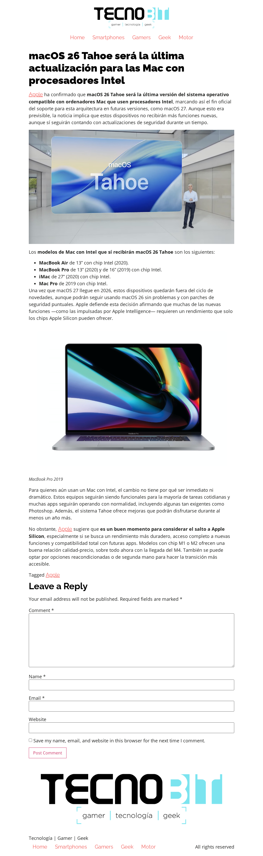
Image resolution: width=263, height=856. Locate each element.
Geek (164, 37)
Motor (186, 37)
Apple (36, 94)
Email (37, 698)
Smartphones (108, 37)
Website (37, 719)
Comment (41, 610)
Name (37, 676)
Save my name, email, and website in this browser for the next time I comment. (119, 740)
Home (77, 37)
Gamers (141, 37)
